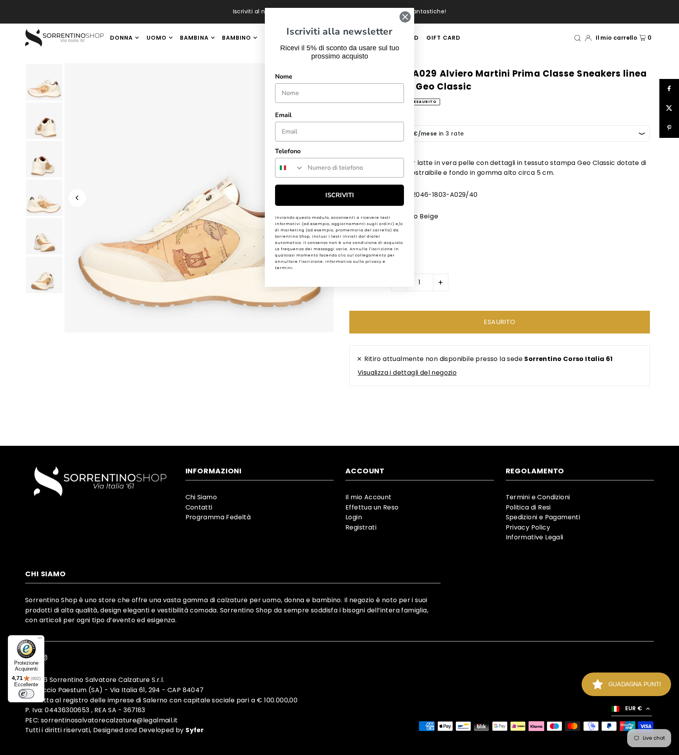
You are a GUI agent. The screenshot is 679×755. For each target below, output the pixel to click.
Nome (283, 76)
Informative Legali (534, 537)
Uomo (157, 38)
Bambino (236, 38)
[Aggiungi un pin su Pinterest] (669, 128)
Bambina (194, 38)
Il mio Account (368, 497)
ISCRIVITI (339, 195)
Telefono (288, 151)
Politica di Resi (528, 507)
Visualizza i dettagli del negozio (407, 372)
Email (283, 115)
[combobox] (289, 167)
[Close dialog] (405, 17)
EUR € (633, 708)
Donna (121, 38)
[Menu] (39, 640)
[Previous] (77, 198)
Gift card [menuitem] (443, 38)
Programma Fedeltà (218, 517)
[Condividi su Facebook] (669, 89)
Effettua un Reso (371, 507)
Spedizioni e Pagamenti (543, 517)
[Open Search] (577, 37)
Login (353, 517)
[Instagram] (44, 658)
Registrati (360, 527)
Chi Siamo (201, 497)
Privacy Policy (528, 527)
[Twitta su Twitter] (669, 108)
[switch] (26, 693)
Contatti (199, 507)
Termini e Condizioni (538, 497)
